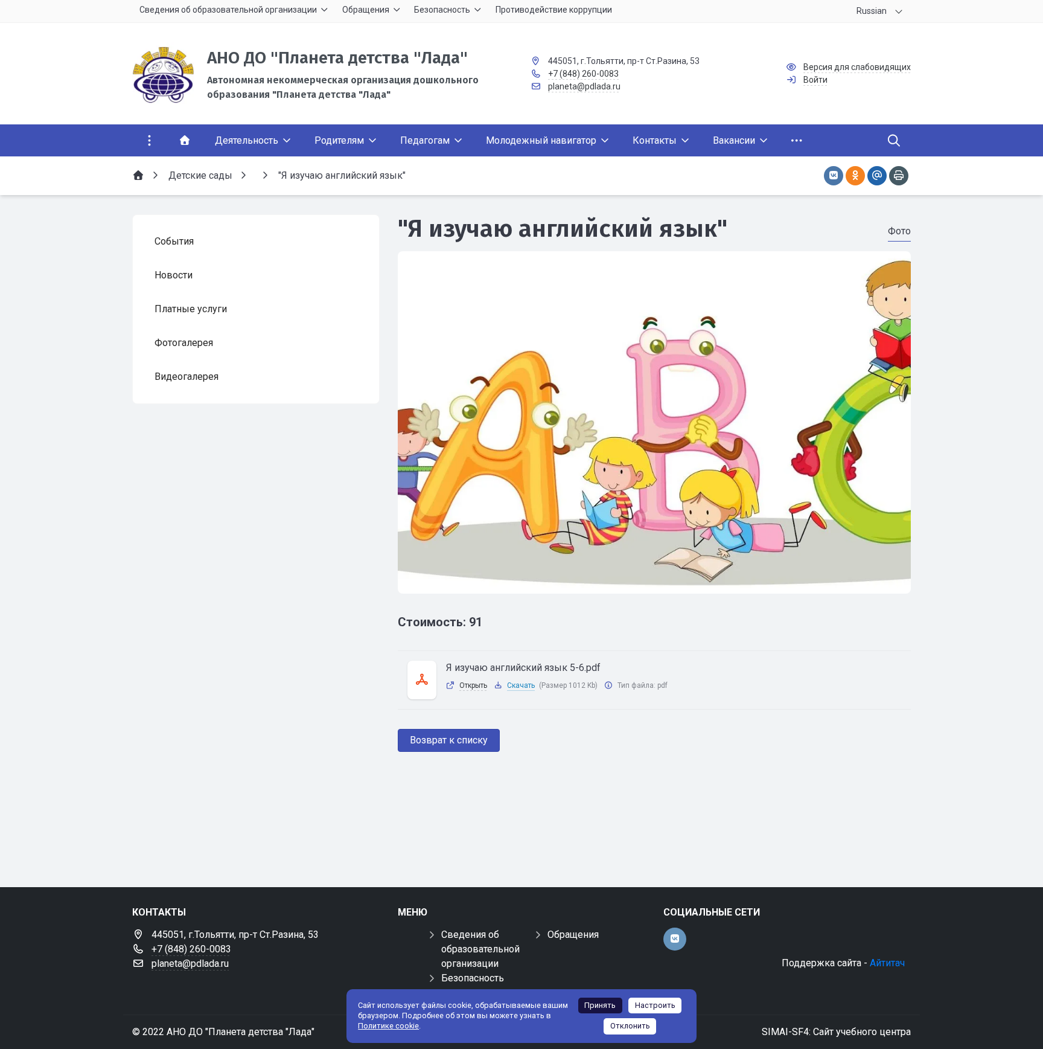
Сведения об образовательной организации (480, 949)
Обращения (573, 934)
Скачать (521, 685)
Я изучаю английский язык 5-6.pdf (523, 667)
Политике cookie (388, 1025)
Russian (871, 11)
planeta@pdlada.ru (584, 86)
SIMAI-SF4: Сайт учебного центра (836, 1032)
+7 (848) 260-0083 (583, 74)
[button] (654, 582)
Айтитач (887, 963)
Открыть (473, 685)
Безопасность (472, 978)
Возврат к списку (449, 740)
